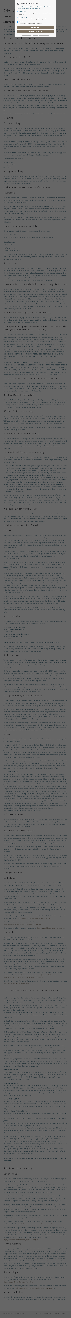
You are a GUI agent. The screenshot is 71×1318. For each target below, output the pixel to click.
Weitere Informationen (44, 35)
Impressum (35, 35)
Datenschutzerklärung (27, 35)
